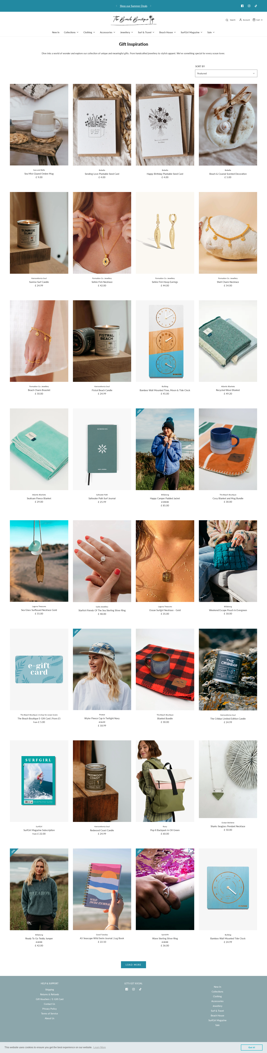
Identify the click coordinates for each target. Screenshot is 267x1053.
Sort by (200, 66)
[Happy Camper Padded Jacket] (165, 449)
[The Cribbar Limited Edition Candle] (228, 669)
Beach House (217, 1015)
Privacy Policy (49, 1008)
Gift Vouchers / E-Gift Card (49, 999)
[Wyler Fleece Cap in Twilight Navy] (102, 669)
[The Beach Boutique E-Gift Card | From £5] (39, 669)
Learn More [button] (99, 1047)
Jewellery (217, 1005)
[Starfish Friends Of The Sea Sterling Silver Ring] (102, 561)
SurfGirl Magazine (217, 1020)
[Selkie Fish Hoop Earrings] (165, 233)
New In (55, 32)
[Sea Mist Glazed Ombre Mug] (39, 124)
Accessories (217, 1001)
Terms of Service (49, 1013)
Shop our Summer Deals (133, 6)
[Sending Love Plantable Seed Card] (102, 125)
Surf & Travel (217, 1010)
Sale (217, 1025)
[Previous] (116, 5)
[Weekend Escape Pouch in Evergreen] (228, 561)
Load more (133, 964)
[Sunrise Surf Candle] (39, 233)
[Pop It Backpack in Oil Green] (165, 781)
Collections (217, 991)
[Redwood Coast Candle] (102, 781)
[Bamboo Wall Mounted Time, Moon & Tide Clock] (165, 341)
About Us (49, 1018)
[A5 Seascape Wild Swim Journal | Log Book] (102, 889)
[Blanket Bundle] (165, 669)
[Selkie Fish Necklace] (102, 233)
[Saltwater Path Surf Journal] (102, 449)
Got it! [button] (251, 1047)
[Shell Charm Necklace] (228, 233)
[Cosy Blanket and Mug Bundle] (228, 449)
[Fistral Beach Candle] (102, 341)
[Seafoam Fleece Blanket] (39, 449)
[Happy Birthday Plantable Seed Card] (165, 125)
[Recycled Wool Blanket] (228, 341)
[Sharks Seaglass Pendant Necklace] (228, 779)
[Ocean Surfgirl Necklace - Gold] (165, 561)
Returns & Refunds (49, 994)
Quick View (39, 159)
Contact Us (49, 1003)
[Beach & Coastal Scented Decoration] (228, 125)
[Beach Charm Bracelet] (39, 341)
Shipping (49, 989)
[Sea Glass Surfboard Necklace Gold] (39, 561)
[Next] (150, 5)
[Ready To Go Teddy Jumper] (39, 889)
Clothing (217, 996)
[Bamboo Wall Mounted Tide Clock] (228, 889)
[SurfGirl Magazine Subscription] (39, 781)
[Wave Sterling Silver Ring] (165, 889)
